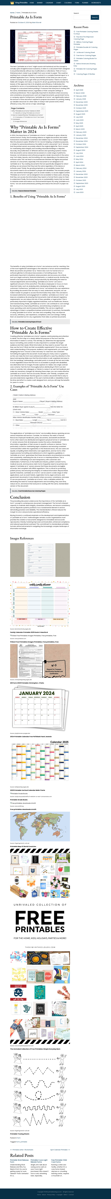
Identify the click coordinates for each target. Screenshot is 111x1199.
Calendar (49, 3)
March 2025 (80, 129)
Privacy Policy (51, 1195)
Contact (71, 1195)
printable (24, 1142)
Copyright (59, 1195)
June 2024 (80, 156)
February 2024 (81, 168)
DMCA (65, 1195)
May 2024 (79, 159)
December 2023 (82, 174)
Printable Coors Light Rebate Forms (39, 1161)
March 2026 (80, 93)
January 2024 (81, 171)
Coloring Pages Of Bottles (85, 74)
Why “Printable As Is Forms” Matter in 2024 (26, 111)
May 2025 (79, 123)
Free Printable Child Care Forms (59, 1161)
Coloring (68, 3)
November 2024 (82, 141)
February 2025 (81, 132)
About (44, 1195)
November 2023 (82, 177)
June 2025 (80, 120)
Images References (21, 121)
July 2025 (79, 117)
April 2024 (79, 162)
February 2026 (81, 96)
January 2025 (81, 135)
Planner (85, 3)
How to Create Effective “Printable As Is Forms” (27, 115)
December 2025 (82, 102)
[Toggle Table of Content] (42, 108)
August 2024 (80, 150)
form (18, 1142)
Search (76, 13)
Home (32, 3)
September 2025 (82, 111)
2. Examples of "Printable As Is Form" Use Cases (29, 117)
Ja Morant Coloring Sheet (85, 52)
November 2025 (82, 105)
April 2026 (79, 90)
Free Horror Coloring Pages (86, 55)
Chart (58, 3)
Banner (39, 3)
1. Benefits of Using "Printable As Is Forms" (27, 113)
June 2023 (79, 192)
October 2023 (81, 180)
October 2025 (81, 108)
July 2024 (79, 153)
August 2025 (80, 114)
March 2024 (80, 165)
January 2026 (81, 99)
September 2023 (82, 183)
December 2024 (82, 138)
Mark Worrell (36, 22)
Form (77, 3)
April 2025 (79, 126)
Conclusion (16, 119)
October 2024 (81, 144)
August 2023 (80, 186)
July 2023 (79, 189)
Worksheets (96, 3)
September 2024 (82, 147)
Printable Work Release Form (19, 1161)
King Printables (21, 2)
